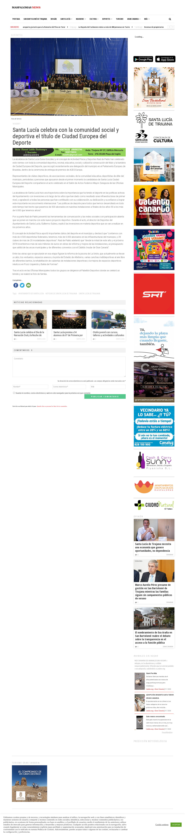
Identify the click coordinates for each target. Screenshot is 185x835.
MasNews (80, 19)
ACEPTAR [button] (176, 825)
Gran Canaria (133, 19)
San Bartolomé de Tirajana (35, 19)
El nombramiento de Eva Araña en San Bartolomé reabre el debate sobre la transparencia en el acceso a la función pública (153, 637)
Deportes (106, 19)
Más (146, 19)
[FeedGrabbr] (154, 732)
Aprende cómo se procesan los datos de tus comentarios (52, 406)
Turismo (119, 19)
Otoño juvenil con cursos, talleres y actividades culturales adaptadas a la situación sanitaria (108, 334)
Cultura (93, 19)
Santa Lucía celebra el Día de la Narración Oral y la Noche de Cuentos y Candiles (29, 334)
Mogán (54, 19)
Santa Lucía (65, 19)
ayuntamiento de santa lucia (31, 294)
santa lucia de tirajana (89, 294)
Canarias (169, 554)
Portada (16, 19)
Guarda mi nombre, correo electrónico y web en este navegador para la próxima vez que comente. (53, 393)
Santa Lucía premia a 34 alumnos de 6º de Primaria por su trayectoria (68, 334)
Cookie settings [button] (161, 824)
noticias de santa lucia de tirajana (61, 294)
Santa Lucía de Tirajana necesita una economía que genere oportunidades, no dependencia (153, 547)
